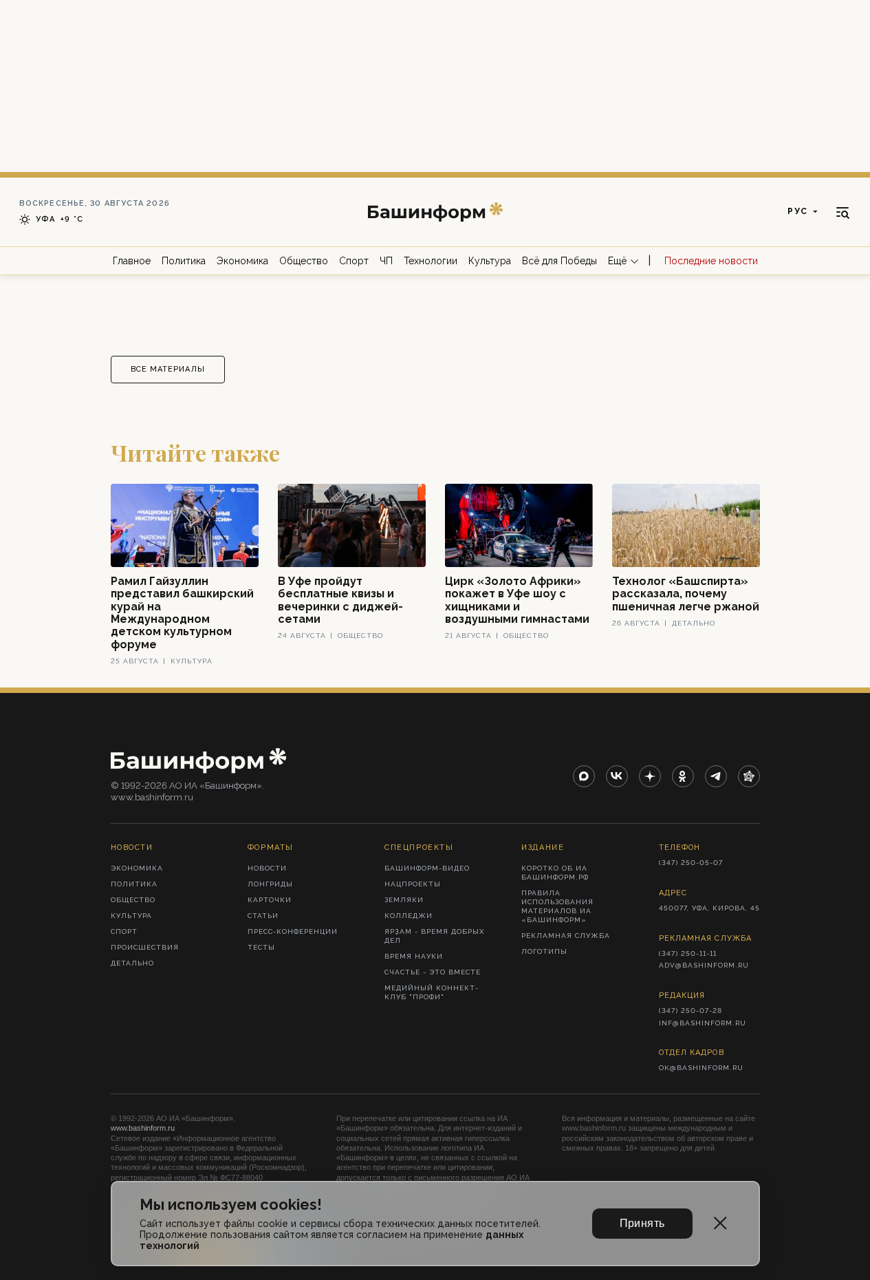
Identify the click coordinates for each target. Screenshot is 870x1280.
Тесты (261, 947)
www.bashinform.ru (143, 1128)
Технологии (430, 260)
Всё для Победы (559, 260)
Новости (267, 868)
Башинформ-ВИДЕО (427, 868)
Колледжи (408, 915)
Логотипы (544, 951)
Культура (489, 260)
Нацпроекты (412, 884)
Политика (184, 260)
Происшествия (145, 947)
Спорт (354, 260)
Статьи (263, 915)
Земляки (404, 900)
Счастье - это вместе (432, 972)
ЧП (386, 260)
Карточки (270, 900)
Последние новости (711, 260)
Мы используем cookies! (231, 1204)
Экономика (242, 260)
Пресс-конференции (293, 931)
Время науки (413, 956)
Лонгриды (270, 884)
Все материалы (168, 369)
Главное (132, 260)
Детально (132, 963)
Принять (642, 1223)
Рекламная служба (565, 935)
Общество (303, 260)
